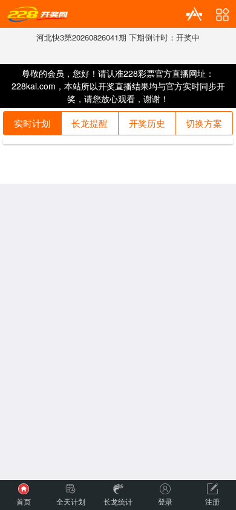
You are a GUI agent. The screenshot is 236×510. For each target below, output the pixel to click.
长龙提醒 (89, 123)
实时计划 (32, 123)
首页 (23, 501)
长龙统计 (118, 501)
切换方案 (204, 123)
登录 (165, 501)
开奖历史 (147, 123)
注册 (212, 501)
